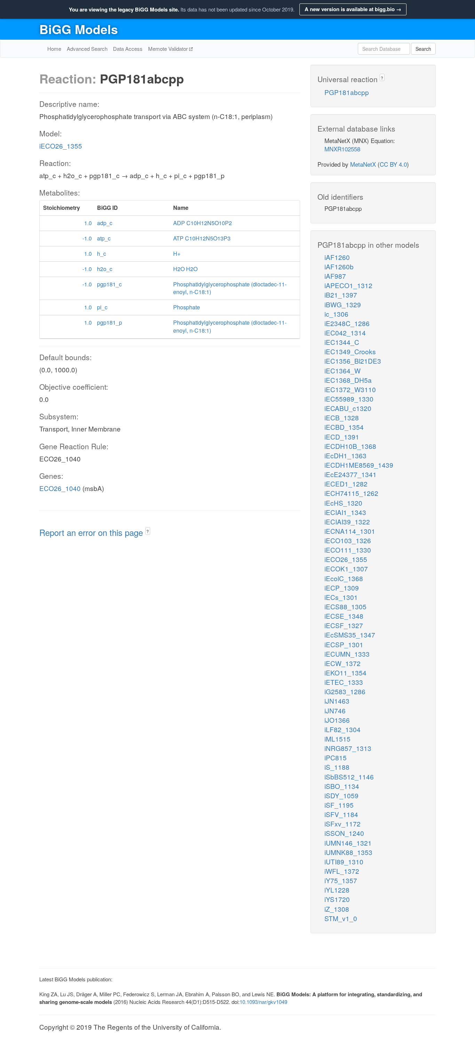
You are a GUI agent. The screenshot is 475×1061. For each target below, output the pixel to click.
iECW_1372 (342, 663)
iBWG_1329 (342, 304)
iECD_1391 (341, 436)
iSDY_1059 (341, 795)
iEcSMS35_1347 (349, 634)
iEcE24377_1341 (350, 474)
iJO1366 (337, 720)
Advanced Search (87, 48)
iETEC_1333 (343, 682)
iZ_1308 (336, 908)
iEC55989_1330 (348, 398)
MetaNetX (363, 164)
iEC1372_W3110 (350, 389)
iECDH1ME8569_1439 (358, 464)
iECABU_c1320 (347, 408)
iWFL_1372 (341, 871)
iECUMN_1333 (347, 653)
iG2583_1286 (344, 691)
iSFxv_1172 (342, 823)
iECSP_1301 (343, 644)
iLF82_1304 (342, 729)
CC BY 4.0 (393, 164)
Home (54, 48)
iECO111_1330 (347, 549)
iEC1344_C (341, 342)
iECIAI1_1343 (345, 512)
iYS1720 (337, 899)
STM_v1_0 (340, 918)
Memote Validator (168, 48)
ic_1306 (336, 313)
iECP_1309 (341, 587)
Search (423, 48)
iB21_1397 (340, 294)
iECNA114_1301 (349, 531)
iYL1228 (336, 889)
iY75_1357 (340, 880)
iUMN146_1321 (348, 842)
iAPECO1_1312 (348, 285)
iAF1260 (337, 257)
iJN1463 (336, 700)
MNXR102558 (342, 148)
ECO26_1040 (60, 488)
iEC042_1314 (345, 332)
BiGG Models (78, 29)
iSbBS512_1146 (349, 776)
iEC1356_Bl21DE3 (352, 360)
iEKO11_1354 (345, 672)
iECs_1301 (341, 597)
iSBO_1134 (341, 786)
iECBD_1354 (344, 426)
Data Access (128, 48)
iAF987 (335, 275)
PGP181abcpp (346, 92)
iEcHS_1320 (343, 502)
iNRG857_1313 (347, 748)
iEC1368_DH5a (348, 380)
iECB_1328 (341, 417)
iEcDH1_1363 (345, 455)
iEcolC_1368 (343, 578)
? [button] (147, 531)
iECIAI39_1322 (347, 521)
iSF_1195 (339, 804)
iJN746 (335, 710)
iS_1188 (336, 766)
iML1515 (337, 738)
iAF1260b (339, 266)
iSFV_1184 (341, 814)
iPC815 (335, 757)
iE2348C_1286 (347, 323)
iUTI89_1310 (343, 861)
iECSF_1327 (343, 625)
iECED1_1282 (346, 483)
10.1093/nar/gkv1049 (263, 1001)
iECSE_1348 (343, 615)
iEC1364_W (342, 370)
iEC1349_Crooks (350, 351)
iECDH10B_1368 (350, 446)
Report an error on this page (92, 532)
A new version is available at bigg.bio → (353, 9)
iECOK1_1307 (346, 568)
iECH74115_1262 (351, 493)
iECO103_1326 (347, 540)
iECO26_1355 (60, 145)
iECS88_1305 (345, 606)
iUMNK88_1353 (348, 852)
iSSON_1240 (344, 833)
